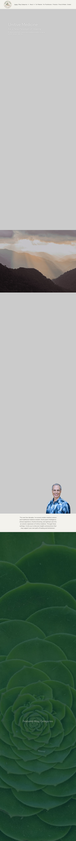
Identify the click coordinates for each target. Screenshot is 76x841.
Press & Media (62, 4)
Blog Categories (23, 4)
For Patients (39, 4)
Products (55, 4)
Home (16, 4)
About (31, 4)
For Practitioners (47, 4)
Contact (69, 4)
